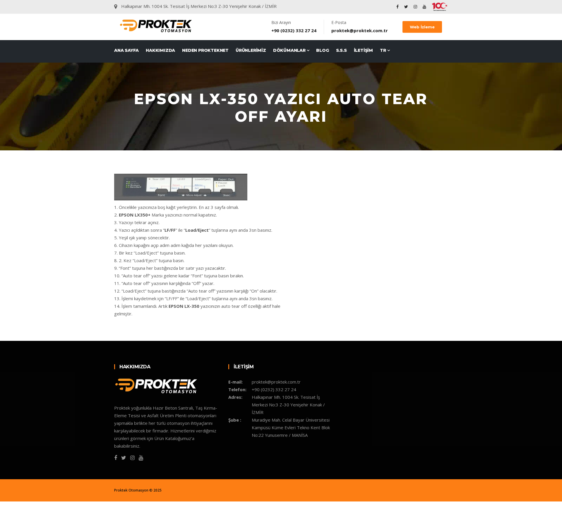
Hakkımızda (160, 50)
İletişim (363, 50)
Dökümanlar (290, 50)
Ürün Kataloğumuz (172, 438)
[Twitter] (406, 6)
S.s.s (341, 50)
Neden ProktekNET (205, 50)
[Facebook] (397, 6)
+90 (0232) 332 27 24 (293, 30)
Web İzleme (422, 27)
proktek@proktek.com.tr (359, 30)
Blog (322, 50)
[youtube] (424, 6)
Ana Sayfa (126, 50)
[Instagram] (415, 6)
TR (383, 50)
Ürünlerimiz (251, 50)
